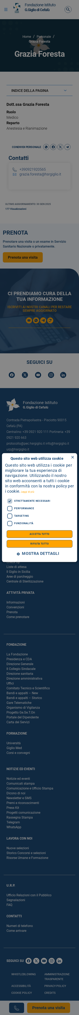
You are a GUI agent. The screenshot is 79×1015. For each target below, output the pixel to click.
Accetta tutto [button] (39, 534)
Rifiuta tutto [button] (39, 543)
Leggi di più (27, 491)
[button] (39, 554)
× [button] (72, 457)
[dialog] (39, 507)
